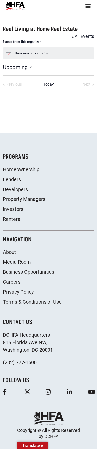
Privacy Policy (18, 292)
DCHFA (51, 436)
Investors (13, 209)
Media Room (17, 262)
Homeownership (21, 169)
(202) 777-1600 (20, 362)
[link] (15, 6)
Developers (15, 189)
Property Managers (24, 199)
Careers (11, 282)
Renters (11, 219)
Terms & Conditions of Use (32, 302)
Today (48, 84)
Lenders (12, 179)
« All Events (83, 36)
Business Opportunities (28, 272)
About (9, 252)
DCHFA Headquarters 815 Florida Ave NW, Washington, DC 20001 (28, 342)
